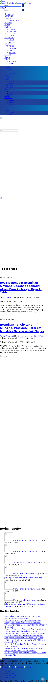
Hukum (12, 29)
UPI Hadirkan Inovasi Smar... (25, 573)
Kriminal (12, 31)
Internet (13, 48)
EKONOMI (9, 38)
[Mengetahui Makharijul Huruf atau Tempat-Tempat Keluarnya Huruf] (8, 551)
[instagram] (19, 3)
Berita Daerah (6, 297)
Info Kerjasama (9, 673)
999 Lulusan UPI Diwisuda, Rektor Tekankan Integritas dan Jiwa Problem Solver (24, 649)
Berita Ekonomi (7, 336)
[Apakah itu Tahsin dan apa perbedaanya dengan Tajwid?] (11, 578)
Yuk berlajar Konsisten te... (25, 562)
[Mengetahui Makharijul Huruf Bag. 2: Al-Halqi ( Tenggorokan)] (8, 540)
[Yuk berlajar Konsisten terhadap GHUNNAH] (8, 562)
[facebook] (4, 3)
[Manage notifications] (43, 679)
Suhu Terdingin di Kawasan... (26, 589)
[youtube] (27, 3)
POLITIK (8, 23)
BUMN (7, 25)
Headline (34, 336)
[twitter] (12, 3)
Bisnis (11, 40)
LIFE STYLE (9, 46)
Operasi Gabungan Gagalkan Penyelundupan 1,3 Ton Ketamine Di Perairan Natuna (25, 630)
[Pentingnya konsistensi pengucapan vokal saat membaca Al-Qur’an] (8, 600)
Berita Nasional (21, 336)
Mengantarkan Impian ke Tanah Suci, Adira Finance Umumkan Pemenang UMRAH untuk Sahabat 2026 (25, 640)
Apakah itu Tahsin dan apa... (31, 578)
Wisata (12, 50)
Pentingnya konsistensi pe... (25, 600)
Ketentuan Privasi (10, 675)
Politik (42, 336)
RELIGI (7, 57)
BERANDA (9, 14)
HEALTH (8, 44)
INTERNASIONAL (12, 20)
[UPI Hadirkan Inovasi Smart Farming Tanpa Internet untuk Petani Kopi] (8, 573)
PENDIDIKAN (10, 33)
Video (11, 63)
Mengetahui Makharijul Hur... (26, 540)
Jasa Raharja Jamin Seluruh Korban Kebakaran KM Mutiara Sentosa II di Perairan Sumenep (25, 634)
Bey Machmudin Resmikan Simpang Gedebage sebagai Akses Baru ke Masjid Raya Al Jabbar (21, 287)
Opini (11, 35)
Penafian (7, 671)
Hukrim (7, 27)
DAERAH (8, 18)
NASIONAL (9, 16)
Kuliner (12, 53)
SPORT (7, 55)
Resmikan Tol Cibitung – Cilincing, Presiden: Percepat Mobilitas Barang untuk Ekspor (22, 328)
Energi (12, 42)
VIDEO (7, 59)
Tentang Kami (9, 677)
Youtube (13, 61)
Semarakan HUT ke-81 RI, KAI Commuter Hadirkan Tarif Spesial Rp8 (22, 617)
